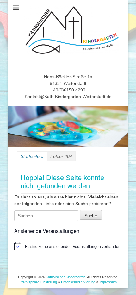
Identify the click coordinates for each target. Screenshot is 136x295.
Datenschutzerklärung (78, 282)
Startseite (32, 156)
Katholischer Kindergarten (65, 277)
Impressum (108, 282)
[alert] (68, 246)
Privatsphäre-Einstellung (39, 282)
